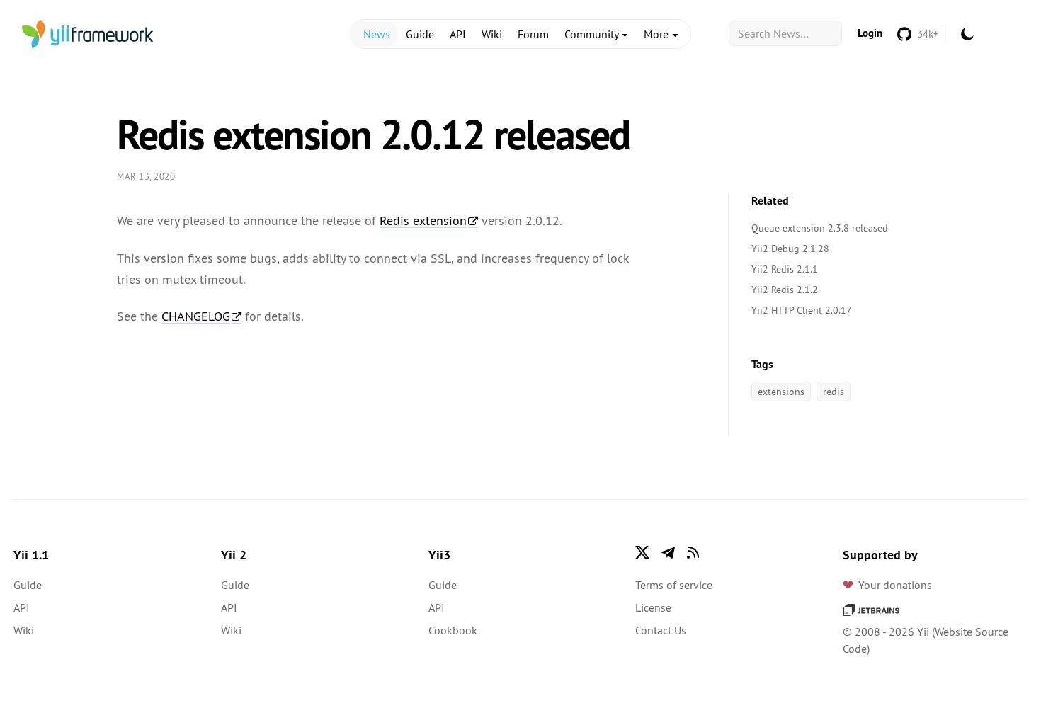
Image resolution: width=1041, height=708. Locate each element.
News (376, 34)
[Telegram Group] (668, 552)
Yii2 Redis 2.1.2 (784, 289)
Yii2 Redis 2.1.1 (784, 269)
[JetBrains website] (871, 609)
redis (833, 391)
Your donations (895, 585)
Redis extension (423, 220)
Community (592, 34)
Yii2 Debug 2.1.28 (790, 248)
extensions (781, 391)
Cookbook (452, 630)
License (653, 607)
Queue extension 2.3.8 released (819, 228)
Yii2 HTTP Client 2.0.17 (801, 310)
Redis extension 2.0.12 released (373, 134)
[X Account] (642, 552)
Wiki (492, 34)
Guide (420, 34)
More (657, 34)
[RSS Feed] (693, 552)
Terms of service (673, 585)
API (458, 34)
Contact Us (660, 630)
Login (870, 33)
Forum (533, 34)
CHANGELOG (195, 316)
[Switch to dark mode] (967, 34)
